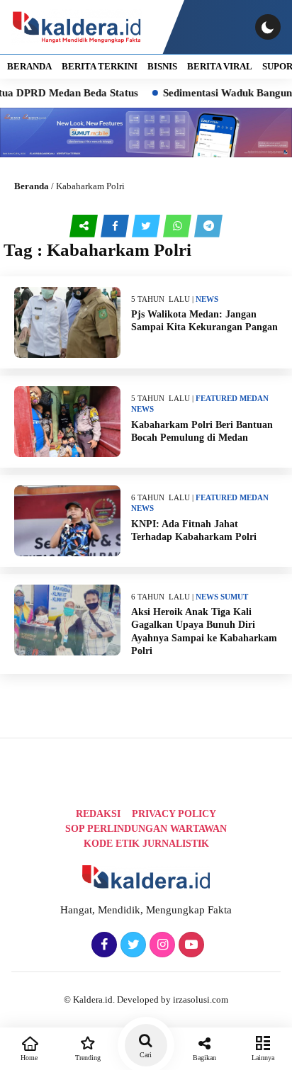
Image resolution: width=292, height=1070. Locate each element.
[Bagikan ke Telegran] (208, 226)
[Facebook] (102, 945)
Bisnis (162, 66)
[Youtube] (189, 945)
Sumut (234, 596)
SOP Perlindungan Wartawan (146, 828)
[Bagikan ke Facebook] (116, 226)
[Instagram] (160, 945)
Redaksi (98, 814)
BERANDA (29, 66)
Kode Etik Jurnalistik (146, 843)
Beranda (31, 186)
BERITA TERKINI (99, 66)
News (207, 299)
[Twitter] (131, 945)
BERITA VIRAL (219, 66)
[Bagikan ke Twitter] (147, 226)
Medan (254, 398)
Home (29, 1057)
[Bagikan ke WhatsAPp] (178, 226)
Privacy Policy (174, 814)
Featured (216, 398)
